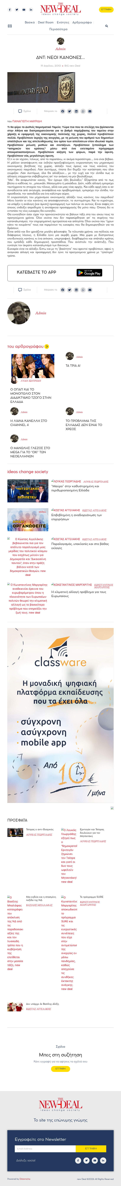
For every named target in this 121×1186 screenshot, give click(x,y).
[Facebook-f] (9, 9)
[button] (106, 26)
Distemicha (25, 1179)
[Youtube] (24, 9)
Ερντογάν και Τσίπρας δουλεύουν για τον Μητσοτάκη (92, 833)
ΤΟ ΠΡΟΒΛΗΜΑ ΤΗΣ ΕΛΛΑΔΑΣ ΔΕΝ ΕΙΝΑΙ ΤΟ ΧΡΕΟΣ (84, 425)
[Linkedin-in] (31, 9)
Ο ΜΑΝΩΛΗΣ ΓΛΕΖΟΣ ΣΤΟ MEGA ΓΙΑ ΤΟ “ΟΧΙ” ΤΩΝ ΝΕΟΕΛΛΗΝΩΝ (30, 452)
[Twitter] (16, 9)
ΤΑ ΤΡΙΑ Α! (73, 365)
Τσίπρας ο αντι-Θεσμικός (39, 830)
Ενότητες (63, 22)
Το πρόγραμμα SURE (92, 897)
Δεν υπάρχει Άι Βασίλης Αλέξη (42, 1004)
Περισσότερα (58, 29)
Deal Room (46, 22)
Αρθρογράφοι (82, 22)
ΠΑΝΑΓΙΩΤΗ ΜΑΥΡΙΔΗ (27, 121)
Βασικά (30, 22)
